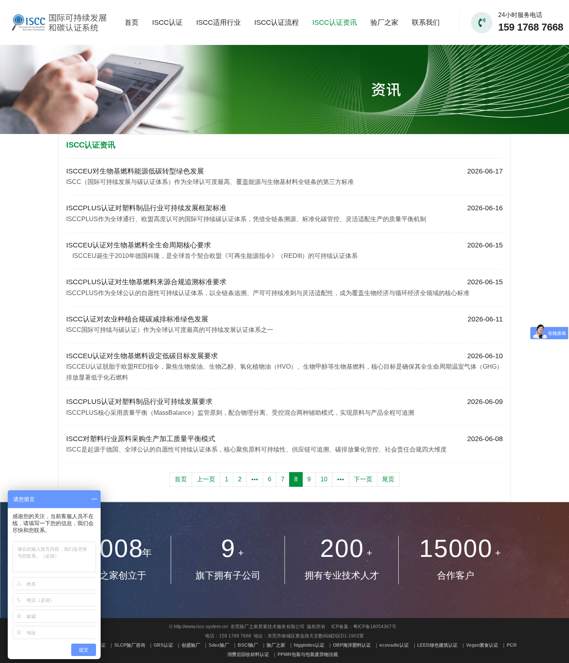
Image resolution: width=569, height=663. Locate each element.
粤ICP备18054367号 (374, 626)
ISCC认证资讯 (334, 22)
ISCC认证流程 (276, 22)
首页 (132, 22)
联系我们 (426, 22)
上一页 (206, 479)
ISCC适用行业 (218, 22)
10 (323, 479)
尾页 (388, 479)
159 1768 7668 (530, 27)
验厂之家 (384, 22)
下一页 (363, 479)
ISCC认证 (167, 22)
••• (254, 479)
